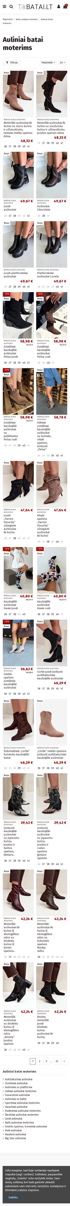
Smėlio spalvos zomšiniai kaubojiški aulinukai (10, 680)
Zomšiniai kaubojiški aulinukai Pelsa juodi (11, 351)
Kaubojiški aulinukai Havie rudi (43, 605)
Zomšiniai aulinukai (16, 1083)
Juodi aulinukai (10, 208)
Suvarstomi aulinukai (17, 1095)
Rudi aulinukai (13, 1130)
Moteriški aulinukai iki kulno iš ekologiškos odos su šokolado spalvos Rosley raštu (45, 937)
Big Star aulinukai (15, 1138)
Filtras (14, 62)
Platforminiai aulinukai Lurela (48, 274)
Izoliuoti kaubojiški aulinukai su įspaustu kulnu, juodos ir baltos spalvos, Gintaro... (11, 841)
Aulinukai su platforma (18, 1087)
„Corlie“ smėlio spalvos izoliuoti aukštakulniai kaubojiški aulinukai (51, 754)
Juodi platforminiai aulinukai (16, 274)
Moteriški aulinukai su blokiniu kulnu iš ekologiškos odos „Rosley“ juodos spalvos (11, 1030)
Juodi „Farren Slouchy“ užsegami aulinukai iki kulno (10, 524)
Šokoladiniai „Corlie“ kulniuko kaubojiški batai (17, 754)
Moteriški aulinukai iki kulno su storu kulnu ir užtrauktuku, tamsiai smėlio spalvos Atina (18, 129)
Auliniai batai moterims (19, 1071)
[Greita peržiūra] (31, 83)
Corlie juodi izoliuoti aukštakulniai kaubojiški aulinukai (50, 675)
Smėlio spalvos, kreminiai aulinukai (26, 1126)
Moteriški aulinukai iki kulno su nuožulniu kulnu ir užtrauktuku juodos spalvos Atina (51, 128)
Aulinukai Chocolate (43, 208)
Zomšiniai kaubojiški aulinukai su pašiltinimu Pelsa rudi (11, 431)
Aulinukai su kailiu (16, 1099)
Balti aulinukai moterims (19, 1122)
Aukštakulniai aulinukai (18, 1079)
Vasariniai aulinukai (16, 1106)
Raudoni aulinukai (15, 1134)
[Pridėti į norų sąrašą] (31, 76)
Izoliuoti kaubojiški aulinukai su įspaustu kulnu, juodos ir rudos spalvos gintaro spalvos (45, 843)
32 (57, 1061)
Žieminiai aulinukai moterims (22, 1114)
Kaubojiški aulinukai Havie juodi (11, 605)
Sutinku (13, 1197)
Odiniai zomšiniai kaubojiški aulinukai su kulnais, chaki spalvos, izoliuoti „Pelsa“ (44, 436)
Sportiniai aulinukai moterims (22, 1103)
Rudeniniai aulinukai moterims (23, 1110)
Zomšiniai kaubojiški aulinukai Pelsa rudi (43, 351)
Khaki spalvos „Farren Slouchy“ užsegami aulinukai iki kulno (43, 525)
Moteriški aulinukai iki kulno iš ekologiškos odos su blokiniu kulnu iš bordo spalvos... (11, 937)
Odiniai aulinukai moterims (20, 1091)
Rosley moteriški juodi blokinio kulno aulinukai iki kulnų (45, 1027)
